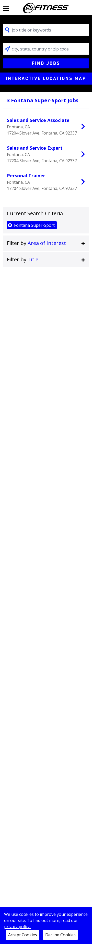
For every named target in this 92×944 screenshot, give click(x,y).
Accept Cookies (22, 935)
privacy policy (17, 926)
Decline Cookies (60, 935)
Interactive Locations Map (46, 78)
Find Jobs (46, 63)
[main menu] (6, 8)
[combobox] (46, 30)
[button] (46, 243)
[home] (46, 8)
